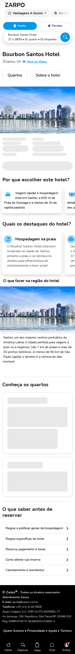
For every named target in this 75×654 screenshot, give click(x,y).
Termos (66, 631)
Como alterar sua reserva (23, 559)
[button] (37, 37)
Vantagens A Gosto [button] (28, 13)
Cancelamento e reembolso (25, 570)
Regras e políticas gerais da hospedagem (34, 528)
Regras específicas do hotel (25, 539)
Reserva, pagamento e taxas (26, 549)
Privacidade (36, 631)
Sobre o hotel (48, 75)
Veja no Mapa (37, 61)
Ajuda (52, 631)
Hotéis (21, 26)
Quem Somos (13, 631)
